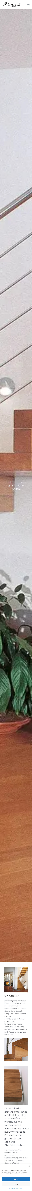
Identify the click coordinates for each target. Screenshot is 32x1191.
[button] (29, 1166)
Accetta (16, 1179)
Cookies (11, 1188)
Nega (16, 1184)
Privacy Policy (18, 1188)
